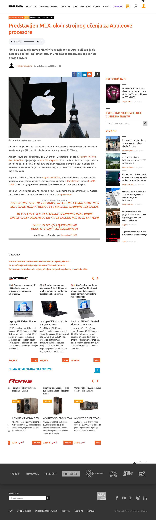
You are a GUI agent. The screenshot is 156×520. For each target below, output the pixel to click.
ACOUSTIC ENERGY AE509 (54, 418)
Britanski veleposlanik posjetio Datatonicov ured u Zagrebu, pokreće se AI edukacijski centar (134, 215)
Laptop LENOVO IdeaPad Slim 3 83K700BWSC (85, 323)
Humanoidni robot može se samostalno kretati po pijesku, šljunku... (39, 261)
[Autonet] (71, 474)
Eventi (107, 6)
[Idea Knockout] (113, 474)
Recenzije (31, 6)
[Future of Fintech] (142, 474)
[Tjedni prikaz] (127, 6)
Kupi (35, 360)
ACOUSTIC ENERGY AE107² (85, 418)
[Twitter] (79, 74)
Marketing (79, 510)
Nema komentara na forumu (30, 369)
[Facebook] (74, 74)
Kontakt (91, 510)
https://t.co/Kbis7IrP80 (59, 225)
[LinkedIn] (84, 74)
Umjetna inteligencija (16, 18)
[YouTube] (124, 498)
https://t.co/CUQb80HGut (59, 228)
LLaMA (91, 180)
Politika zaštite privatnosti (46, 510)
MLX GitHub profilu (49, 160)
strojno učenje (35, 18)
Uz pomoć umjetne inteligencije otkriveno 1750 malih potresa (37, 265)
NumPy (83, 156)
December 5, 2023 (69, 235)
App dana (85, 6)
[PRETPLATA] (48, 498)
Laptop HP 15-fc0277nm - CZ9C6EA (22, 323)
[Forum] (15, 473)
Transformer (72, 180)
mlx (52, 18)
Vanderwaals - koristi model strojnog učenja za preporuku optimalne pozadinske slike (48, 269)
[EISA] (101, 496)
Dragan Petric (126, 101)
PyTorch (92, 156)
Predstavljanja (48, 6)
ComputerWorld (64, 194)
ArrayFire (18, 160)
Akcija (33, 442)
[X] (131, 498)
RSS (11, 510)
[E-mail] (89, 74)
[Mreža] (50, 473)
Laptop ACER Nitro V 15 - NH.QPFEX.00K (53, 323)
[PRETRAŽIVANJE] (135, 6)
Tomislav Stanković (23, 65)
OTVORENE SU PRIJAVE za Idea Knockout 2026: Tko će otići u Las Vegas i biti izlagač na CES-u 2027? (134, 92)
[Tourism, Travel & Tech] (128, 473)
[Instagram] (138, 498)
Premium (117, 6)
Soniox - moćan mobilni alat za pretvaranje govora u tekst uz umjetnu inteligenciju (134, 195)
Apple (27, 18)
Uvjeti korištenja (24, 510)
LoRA (11, 184)
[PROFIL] (143, 6)
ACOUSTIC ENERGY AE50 (22, 418)
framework (45, 18)
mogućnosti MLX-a (51, 177)
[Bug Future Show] (95, 473)
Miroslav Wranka (127, 150)
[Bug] (32, 473)
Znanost (65, 6)
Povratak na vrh (141, 462)
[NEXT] (97, 278)
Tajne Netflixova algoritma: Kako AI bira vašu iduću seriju (134, 233)
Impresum (66, 510)
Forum (96, 6)
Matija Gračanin (127, 184)
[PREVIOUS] (92, 278)
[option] (23, 323)
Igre (75, 6)
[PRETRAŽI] (145, 123)
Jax (10, 160)
